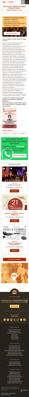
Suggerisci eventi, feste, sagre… (14, 329)
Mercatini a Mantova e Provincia (14, 353)
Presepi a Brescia (14, 335)
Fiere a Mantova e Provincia (14, 349)
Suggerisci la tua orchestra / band (14, 382)
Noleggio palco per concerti (14, 372)
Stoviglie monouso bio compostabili (14, 376)
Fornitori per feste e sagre (14, 379)
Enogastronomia (14, 359)
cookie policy (13, 393)
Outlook (7, 133)
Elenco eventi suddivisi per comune (14, 332)
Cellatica (20, 10)
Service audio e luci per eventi (14, 375)
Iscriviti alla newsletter (10, 269)
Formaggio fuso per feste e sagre (14, 365)
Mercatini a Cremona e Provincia (14, 352)
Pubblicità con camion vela (14, 378)
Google (16, 133)
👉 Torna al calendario (14, 259)
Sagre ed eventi (14, 327)
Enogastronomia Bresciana (14, 362)
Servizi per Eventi (14, 369)
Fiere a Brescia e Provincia (14, 345)
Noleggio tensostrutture (14, 373)
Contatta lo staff (14, 339)
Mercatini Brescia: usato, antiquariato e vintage (14, 350)
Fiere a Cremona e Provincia (14, 347)
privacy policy (5, 393)
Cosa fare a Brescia (14, 337)
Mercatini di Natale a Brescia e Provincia (14, 355)
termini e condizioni (6, 394)
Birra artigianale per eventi (14, 363)
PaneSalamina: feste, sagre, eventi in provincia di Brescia (8, 2)
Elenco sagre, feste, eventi (14, 331)
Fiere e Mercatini (14, 343)
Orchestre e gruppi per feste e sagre (14, 381)
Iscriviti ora (14, 306)
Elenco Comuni (14, 334)
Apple (23, 133)
